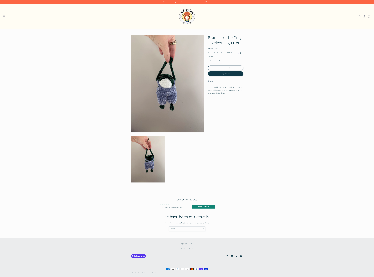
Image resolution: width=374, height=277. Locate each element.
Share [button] (212, 81)
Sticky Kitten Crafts (140, 272)
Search (183, 249)
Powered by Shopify (151, 272)
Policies (190, 249)
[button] (4, 16)
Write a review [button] (203, 207)
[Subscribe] (203, 228)
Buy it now (226, 74)
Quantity (210, 56)
